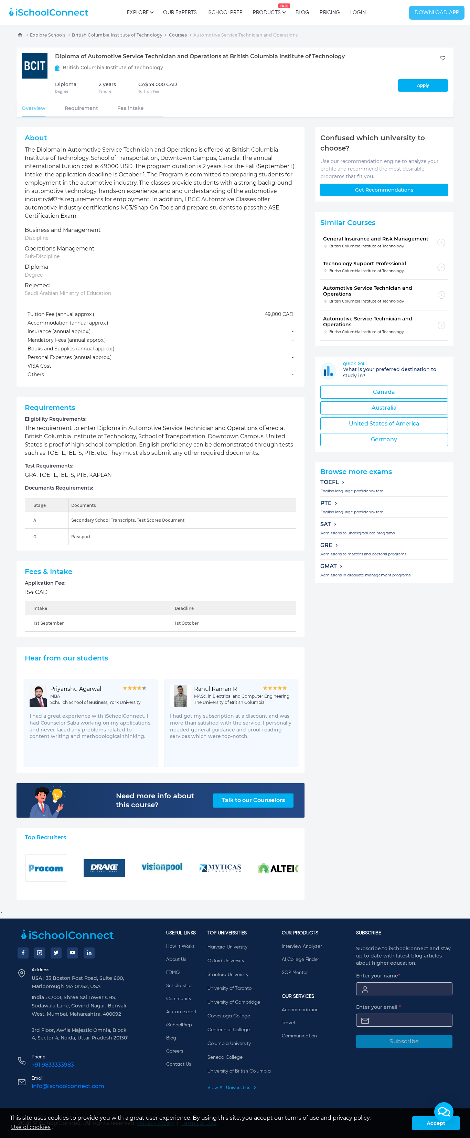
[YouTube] (72, 952)
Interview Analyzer (302, 946)
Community (178, 998)
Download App (437, 13)
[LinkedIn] (89, 952)
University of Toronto (229, 988)
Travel (288, 1023)
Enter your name (378, 976)
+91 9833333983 (53, 1065)
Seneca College (225, 1057)
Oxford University (225, 960)
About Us (176, 959)
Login (358, 12)
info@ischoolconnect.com (68, 1086)
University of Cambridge (233, 1002)
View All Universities (229, 1087)
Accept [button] (436, 1123)
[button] (443, 1111)
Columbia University (229, 1043)
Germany (384, 439)
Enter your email (378, 1007)
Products (267, 10)
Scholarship (179, 985)
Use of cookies (31, 1127)
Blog (302, 12)
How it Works (180, 946)
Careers (174, 1051)
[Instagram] (39, 952)
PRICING (330, 12)
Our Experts (180, 12)
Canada (384, 392)
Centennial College (228, 1029)
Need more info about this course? (155, 800)
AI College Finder (300, 959)
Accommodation (300, 1009)
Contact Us (178, 1064)
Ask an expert (181, 1011)
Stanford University (227, 974)
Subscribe (404, 1041)
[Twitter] (56, 952)
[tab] (33, 108)
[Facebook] (23, 952)
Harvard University (227, 947)
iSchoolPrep (225, 12)
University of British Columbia (239, 1071)
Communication (299, 1036)
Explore (138, 12)
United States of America (384, 423)
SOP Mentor (295, 972)
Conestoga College (228, 1016)
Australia (384, 407)
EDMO (173, 972)
